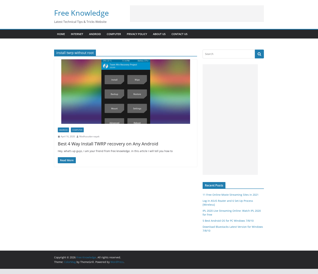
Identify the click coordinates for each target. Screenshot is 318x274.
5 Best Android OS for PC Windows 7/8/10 (228, 220)
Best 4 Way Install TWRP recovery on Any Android (108, 144)
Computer (114, 34)
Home (61, 34)
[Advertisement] (197, 13)
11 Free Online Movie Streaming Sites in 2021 (231, 194)
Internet (77, 34)
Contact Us (180, 34)
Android (95, 34)
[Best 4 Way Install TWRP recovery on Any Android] (125, 91)
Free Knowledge (81, 13)
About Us (159, 34)
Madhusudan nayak (89, 136)
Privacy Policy (137, 34)
